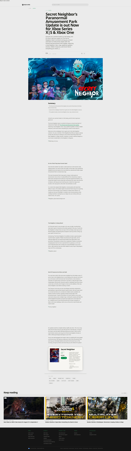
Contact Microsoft (65, 448)
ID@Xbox (58, 380)
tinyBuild (51, 383)
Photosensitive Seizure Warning (49, 441)
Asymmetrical (68, 378)
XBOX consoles (31, 432)
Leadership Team (47, 436)
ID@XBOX (54, 378)
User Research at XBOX (48, 443)
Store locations (61, 439)
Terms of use (76, 448)
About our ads (95, 448)
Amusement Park (61, 378)
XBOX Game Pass (31, 436)
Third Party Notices (85, 448)
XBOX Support (46, 434)
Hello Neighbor (51, 380)
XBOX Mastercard (77, 434)
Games (50, 378)
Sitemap (61, 448)
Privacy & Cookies (71, 448)
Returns (60, 436)
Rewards (75, 432)
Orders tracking (61, 438)
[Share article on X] (82, 53)
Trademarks (80, 448)
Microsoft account (62, 432)
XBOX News (46, 432)
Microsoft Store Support (63, 434)
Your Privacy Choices (33, 448)
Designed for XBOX (92, 434)
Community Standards (47, 439)
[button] (65, 149)
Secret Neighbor (71, 380)
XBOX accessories (31, 438)
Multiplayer (64, 380)
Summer (77, 380)
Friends (74, 378)
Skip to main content (5, 0)
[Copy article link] (84, 53)
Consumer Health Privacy (40, 448)
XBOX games (30, 434)
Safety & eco (91, 448)
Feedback (45, 438)
